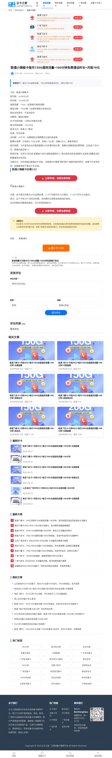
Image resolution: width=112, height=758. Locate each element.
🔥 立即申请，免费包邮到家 (56, 178)
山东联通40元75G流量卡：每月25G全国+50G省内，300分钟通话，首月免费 (46, 583)
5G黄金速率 (87, 683)
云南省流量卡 (25, 683)
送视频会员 (86, 665)
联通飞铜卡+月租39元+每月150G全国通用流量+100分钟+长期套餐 (51, 446)
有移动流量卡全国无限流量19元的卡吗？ (31, 619)
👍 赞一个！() (56, 248)
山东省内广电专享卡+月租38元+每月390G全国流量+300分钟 (48, 488)
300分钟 (25, 646)
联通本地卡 (86, 671)
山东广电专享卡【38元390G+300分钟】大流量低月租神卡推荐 (41, 540)
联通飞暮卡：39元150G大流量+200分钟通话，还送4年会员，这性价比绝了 (47, 550)
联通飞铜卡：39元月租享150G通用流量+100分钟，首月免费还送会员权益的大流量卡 (51, 520)
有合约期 (86, 646)
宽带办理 (65, 726)
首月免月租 (56, 646)
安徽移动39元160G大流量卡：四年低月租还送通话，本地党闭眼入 (43, 566)
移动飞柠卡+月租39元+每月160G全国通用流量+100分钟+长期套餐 (51, 498)
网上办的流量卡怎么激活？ (25, 598)
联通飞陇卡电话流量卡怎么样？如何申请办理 (33, 609)
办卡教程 (53, 719)
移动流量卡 (70, 4)
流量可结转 (25, 653)
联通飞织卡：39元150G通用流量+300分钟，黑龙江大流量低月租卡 (43, 530)
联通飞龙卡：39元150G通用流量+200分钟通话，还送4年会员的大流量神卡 (47, 535)
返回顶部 (98, 755)
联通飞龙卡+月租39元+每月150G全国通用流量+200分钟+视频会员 (51, 477)
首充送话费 (56, 677)
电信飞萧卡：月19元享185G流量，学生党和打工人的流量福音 (40, 593)
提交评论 (56, 312)
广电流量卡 (82, 4)
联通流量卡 (47, 4)
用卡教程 (65, 713)
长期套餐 (56, 653)
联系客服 (70, 755)
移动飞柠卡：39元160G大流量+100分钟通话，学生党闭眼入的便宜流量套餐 (47, 545)
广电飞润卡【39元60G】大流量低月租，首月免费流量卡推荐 (40, 561)
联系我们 (65, 709)
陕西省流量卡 (56, 671)
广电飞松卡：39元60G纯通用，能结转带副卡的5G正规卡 (39, 555)
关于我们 (53, 709)
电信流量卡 (58, 4)
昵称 (12, 300)
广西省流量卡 (25, 659)
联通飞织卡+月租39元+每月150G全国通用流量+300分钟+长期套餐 (51, 467)
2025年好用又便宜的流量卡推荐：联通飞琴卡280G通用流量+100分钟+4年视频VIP (49, 614)
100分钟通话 (25, 677)
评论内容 (14, 278)
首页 (37, 4)
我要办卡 (42, 755)
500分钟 (25, 665)
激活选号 (86, 659)
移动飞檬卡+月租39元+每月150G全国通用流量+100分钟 (46, 456)
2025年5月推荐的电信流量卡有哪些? (29, 624)
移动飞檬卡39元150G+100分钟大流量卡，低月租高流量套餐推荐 (42, 525)
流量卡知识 (56, 665)
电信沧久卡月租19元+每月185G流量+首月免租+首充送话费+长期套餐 (43, 588)
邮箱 (59, 300)
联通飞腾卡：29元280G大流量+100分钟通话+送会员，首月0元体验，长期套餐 (47, 629)
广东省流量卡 (86, 653)
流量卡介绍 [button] (95, 3)
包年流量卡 (56, 683)
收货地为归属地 (56, 659)
